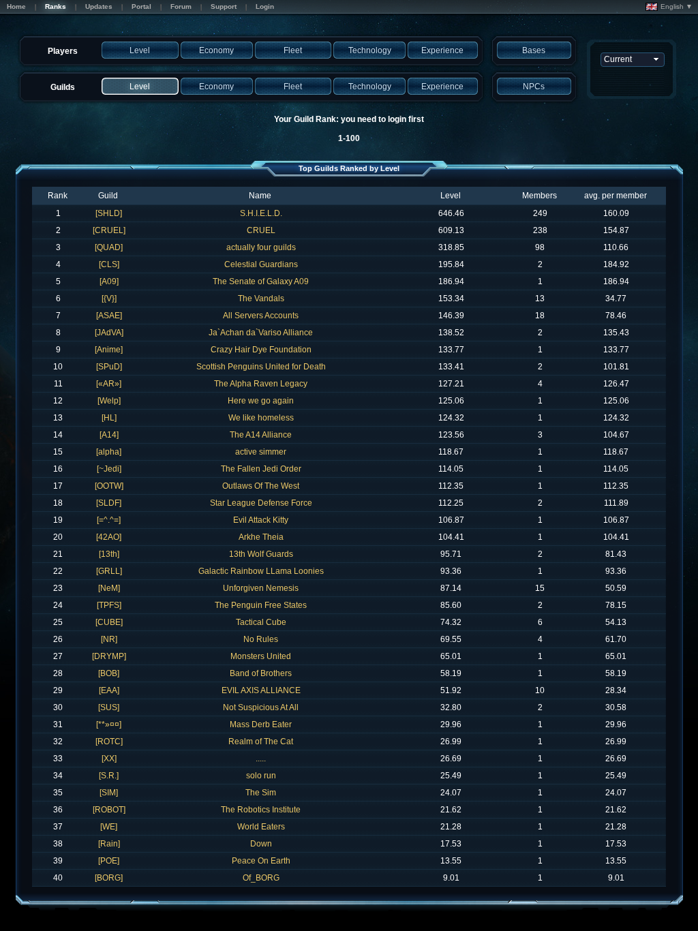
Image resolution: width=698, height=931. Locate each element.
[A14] (109, 435)
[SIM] (109, 792)
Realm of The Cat (260, 741)
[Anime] (109, 349)
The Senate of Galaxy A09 (261, 281)
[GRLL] (109, 571)
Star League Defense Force (261, 503)
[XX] (109, 758)
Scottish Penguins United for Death (261, 366)
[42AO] (108, 537)
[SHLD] (108, 213)
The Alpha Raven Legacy (260, 383)
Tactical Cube (261, 622)
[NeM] (109, 588)
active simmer (260, 452)
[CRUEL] (109, 230)
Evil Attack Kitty (260, 520)
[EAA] (109, 690)
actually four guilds (261, 247)
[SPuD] (109, 366)
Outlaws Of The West (260, 486)
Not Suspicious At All (261, 707)
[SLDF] (108, 503)
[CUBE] (109, 622)
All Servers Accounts (261, 315)
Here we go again (261, 401)
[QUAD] (109, 247)
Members (539, 195)
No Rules (260, 639)
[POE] (108, 861)
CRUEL (261, 230)
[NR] (109, 639)
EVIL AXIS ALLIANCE (261, 690)
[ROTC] (109, 741)
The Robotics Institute (261, 809)
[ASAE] (109, 315)
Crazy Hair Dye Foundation (261, 349)
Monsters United (260, 656)
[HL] (109, 418)
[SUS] (108, 707)
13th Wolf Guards (261, 554)
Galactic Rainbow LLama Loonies (261, 571)
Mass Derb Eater (261, 724)
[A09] (109, 281)
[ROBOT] (109, 809)
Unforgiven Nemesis (261, 588)
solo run (261, 775)
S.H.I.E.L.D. (261, 213)
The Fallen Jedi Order (261, 469)
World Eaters (261, 826)
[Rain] (109, 844)
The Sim (260, 792)
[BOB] (108, 673)
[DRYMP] (109, 656)
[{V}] (109, 298)
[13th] (109, 554)
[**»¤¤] (108, 724)
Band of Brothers (261, 673)
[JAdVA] (109, 332)
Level (450, 195)
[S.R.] (109, 775)
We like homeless (261, 418)
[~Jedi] (109, 469)
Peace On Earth (261, 861)
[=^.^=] (109, 520)
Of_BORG (261, 878)
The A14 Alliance (261, 435)
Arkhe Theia (261, 537)
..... (261, 758)
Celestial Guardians (261, 264)
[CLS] (109, 264)
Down (261, 844)
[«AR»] (108, 383)
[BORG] (109, 878)
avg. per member (615, 195)
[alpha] (108, 452)
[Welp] (109, 401)
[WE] (108, 826)
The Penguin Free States (261, 605)
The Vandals (261, 298)
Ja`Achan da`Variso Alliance (261, 332)
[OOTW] (109, 486)
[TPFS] (109, 605)
